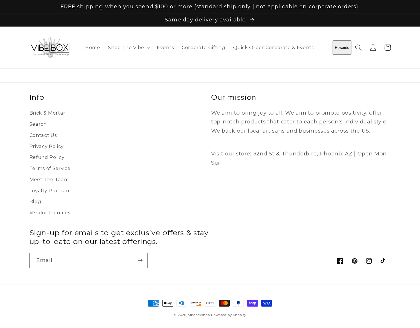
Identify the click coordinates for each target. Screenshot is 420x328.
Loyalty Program (50, 190)
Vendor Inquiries (49, 212)
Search (38, 124)
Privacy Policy (46, 146)
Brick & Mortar (47, 113)
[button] (128, 47)
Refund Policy (47, 157)
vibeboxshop (199, 315)
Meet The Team (49, 179)
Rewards (342, 47)
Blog (35, 201)
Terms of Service (50, 168)
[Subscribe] (140, 260)
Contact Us (43, 135)
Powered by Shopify (228, 315)
